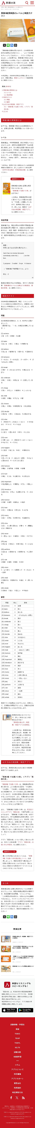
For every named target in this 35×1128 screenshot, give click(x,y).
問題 (7, 99)
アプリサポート (17, 1079)
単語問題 (8, 95)
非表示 (8, 86)
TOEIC (17, 1034)
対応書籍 (17, 1074)
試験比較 (17, 1052)
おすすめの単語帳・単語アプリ (13, 104)
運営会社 (17, 1083)
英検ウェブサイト (20, 78)
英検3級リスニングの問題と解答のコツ (23, 966)
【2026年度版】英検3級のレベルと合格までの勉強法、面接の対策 (23, 947)
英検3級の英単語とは (9, 90)
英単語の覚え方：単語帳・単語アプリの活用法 (23, 937)
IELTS (17, 1047)
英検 (2, 9)
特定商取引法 (17, 1092)
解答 (7, 102)
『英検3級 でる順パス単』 (20, 190)
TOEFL (17, 1043)
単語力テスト (7, 97)
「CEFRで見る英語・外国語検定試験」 (14, 170)
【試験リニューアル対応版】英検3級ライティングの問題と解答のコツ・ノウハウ (23, 958)
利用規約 (17, 1088)
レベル (7, 92)
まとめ (5, 111)
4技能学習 (15, 942)
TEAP (17, 1038)
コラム (17, 1065)
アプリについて (17, 1069)
